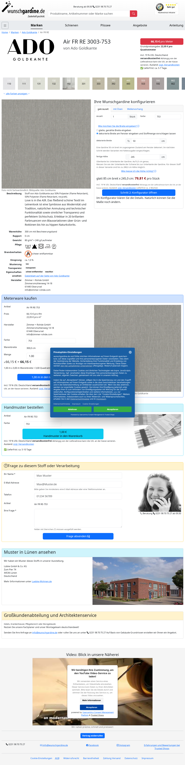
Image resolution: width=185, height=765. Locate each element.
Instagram (124, 745)
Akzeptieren (91, 707)
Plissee (105, 25)
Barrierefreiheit (91, 758)
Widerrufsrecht (71, 758)
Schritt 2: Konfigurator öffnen (138, 192)
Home (5, 32)
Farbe (142, 116)
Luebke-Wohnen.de (42, 581)
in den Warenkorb (47, 377)
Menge (7, 354)
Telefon (8, 494)
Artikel (7, 306)
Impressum (147, 758)
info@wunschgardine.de (44, 632)
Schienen (71, 25)
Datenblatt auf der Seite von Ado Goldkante (47, 275)
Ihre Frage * (10, 510)
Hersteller (9, 324)
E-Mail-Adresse (11, 482)
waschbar (49, 272)
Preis (6, 313)
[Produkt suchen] (133, 13)
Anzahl (99, 116)
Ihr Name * (9, 474)
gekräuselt (103, 109)
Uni (27, 264)
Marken (37, 25)
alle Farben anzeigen (17, 93)
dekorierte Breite (104, 140)
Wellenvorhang (135, 109)
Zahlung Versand (112, 758)
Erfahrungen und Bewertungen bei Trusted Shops (162, 747)
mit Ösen (118, 109)
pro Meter (162, 41)
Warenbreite (10, 347)
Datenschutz (131, 758)
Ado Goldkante (29, 32)
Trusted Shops (97, 715)
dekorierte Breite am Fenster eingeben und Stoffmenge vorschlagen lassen (137, 133)
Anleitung (176, 25)
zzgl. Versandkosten (169, 64)
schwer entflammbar (34, 272)
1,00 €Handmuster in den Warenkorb (62, 434)
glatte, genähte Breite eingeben (114, 130)
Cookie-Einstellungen (41, 758)
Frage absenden (76, 536)
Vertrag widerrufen (92, 735)
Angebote (140, 25)
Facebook (93, 745)
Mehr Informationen (91, 700)
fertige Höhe (102, 156)
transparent (30, 268)
